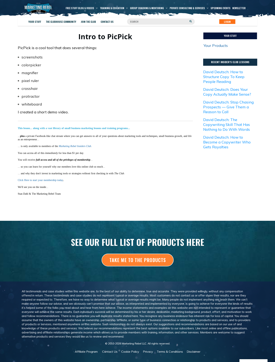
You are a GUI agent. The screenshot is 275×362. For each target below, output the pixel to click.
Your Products (216, 45)
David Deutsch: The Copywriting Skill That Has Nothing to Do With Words (226, 124)
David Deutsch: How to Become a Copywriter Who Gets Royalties (227, 142)
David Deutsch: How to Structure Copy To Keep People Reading (224, 76)
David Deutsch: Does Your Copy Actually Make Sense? (227, 92)
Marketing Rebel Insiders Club (75, 146)
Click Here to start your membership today (40, 180)
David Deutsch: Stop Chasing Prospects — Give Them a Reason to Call (228, 107)
